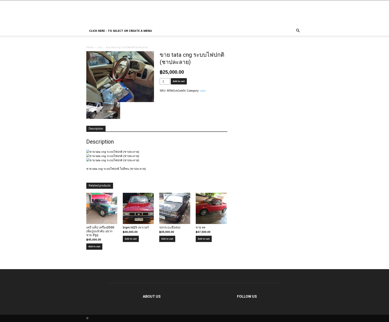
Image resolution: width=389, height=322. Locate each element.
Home (89, 47)
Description (96, 128)
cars (99, 47)
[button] (298, 31)
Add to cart (179, 81)
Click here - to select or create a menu (120, 31)
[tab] (96, 129)
